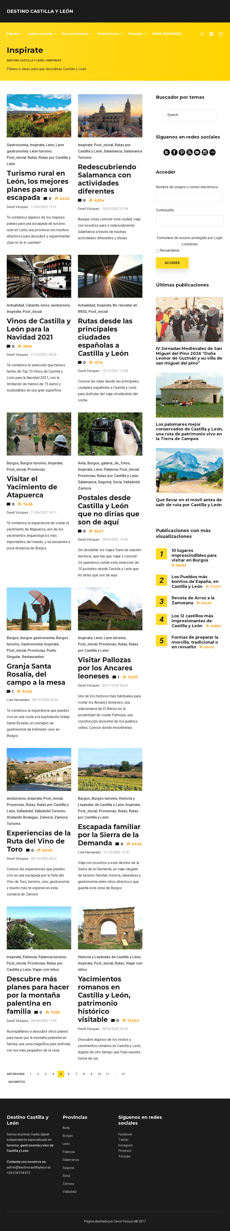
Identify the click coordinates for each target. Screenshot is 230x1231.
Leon (50, 145)
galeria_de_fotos (115, 463)
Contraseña (165, 210)
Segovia (104, 482)
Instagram (125, 1145)
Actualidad (15, 305)
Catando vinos (37, 305)
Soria (117, 482)
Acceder (172, 263)
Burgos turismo (33, 463)
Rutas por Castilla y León (117, 476)
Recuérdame (169, 250)
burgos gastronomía (37, 638)
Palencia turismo (52, 957)
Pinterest (124, 1151)
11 (107, 1074)
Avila (82, 463)
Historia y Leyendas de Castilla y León (109, 957)
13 (123, 1074)
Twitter (123, 1139)
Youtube (124, 1156)
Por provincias (75, 33)
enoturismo (60, 305)
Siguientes (16, 1082)
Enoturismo (108, 33)
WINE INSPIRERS (167, 33)
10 (99, 1074)
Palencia (111, 469)
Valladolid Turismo (49, 811)
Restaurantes (33, 657)
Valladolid (131, 482)
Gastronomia (40, 33)
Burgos (13, 463)
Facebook (125, 1134)
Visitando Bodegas (22, 817)
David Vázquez (124, 1221)
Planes (13, 33)
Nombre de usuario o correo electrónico (187, 187)
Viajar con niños (46, 969)
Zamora (84, 488)
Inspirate (37, 145)
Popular (135, 33)
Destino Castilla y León (40, 11)
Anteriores (15, 1074)
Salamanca (113, 151)
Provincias (36, 469)
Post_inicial (16, 157)
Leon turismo (41, 151)
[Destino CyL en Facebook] (175, 152)
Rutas (32, 157)
